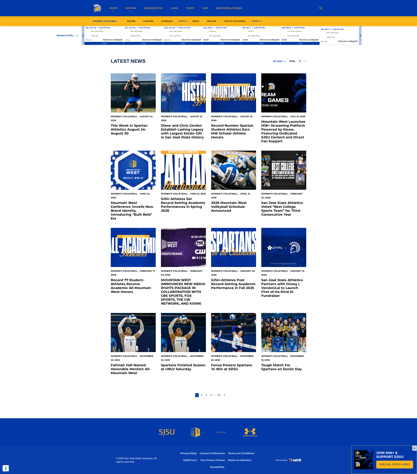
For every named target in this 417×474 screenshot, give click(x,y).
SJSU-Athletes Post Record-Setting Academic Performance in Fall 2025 (233, 284)
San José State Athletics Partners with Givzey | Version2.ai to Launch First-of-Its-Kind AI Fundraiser (282, 288)
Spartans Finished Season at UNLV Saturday (183, 367)
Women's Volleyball (124, 116)
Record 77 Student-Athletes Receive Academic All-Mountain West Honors (131, 286)
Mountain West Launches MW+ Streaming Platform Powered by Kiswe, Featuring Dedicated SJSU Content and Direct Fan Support (283, 131)
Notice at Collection (239, 460)
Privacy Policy (188, 453)
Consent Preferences (212, 453)
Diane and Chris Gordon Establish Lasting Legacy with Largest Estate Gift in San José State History (182, 131)
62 (219, 395)
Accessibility (217, 466)
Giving (174, 8)
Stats (181, 21)
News (196, 21)
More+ (255, 21)
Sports (113, 8)
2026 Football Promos (229, 8)
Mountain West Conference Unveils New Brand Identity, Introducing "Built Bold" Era (132, 210)
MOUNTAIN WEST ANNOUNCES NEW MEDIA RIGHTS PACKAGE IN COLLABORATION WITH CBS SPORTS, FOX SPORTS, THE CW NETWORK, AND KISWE (183, 291)
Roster (131, 21)
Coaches (148, 21)
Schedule (167, 21)
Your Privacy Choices (212, 460)
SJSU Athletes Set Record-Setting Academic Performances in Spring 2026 (183, 205)
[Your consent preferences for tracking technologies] (6, 468)
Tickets (190, 8)
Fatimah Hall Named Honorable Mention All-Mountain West (131, 369)
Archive (211, 21)
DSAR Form (190, 460)
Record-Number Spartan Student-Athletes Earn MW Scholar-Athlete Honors (232, 131)
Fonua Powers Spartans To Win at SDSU (231, 367)
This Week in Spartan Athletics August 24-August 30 (129, 129)
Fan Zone (130, 8)
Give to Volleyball (235, 21)
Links (103, 43)
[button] (83, 35)
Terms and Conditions (241, 453)
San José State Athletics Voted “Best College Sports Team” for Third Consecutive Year (282, 208)
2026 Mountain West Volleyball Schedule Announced (229, 207)
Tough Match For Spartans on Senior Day (281, 367)
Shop (205, 8)
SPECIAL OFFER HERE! (396, 465)
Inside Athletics (153, 8)
